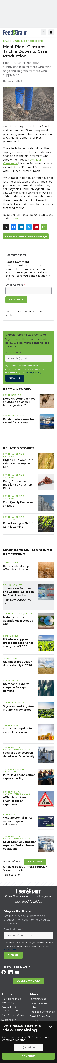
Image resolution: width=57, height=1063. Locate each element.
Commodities (11, 563)
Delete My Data (28, 981)
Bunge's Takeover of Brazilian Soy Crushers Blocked (18, 485)
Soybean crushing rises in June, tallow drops (18, 708)
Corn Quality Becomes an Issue (18, 504)
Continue (28, 1056)
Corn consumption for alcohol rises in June (18, 730)
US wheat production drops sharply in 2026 (17, 663)
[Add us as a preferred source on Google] (44, 227)
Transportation (13, 415)
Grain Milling (11, 725)
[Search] (43, 32)
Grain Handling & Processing (23, 41)
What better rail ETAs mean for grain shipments (17, 821)
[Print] (6, 227)
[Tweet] (29, 227)
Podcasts (9, 814)
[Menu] (51, 32)
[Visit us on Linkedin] (10, 972)
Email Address (15, 285)
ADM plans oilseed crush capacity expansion (15, 801)
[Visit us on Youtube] (17, 972)
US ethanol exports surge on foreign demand (16, 687)
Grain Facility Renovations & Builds (16, 748)
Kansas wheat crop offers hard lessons (16, 568)
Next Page (35, 861)
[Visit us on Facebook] (3, 972)
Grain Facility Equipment (18, 614)
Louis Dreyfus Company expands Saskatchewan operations (19, 845)
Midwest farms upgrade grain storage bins (18, 621)
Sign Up (14, 378)
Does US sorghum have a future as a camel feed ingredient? (19, 402)
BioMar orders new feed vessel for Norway (19, 421)
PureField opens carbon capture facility (19, 776)
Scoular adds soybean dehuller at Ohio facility (18, 754)
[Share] (13, 227)
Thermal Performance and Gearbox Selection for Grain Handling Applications (18, 592)
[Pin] (36, 227)
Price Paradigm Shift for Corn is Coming (19, 525)
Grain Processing (14, 703)
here (15, 218)
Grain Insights (12, 395)
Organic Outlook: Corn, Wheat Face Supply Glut (18, 463)
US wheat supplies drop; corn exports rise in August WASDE (18, 643)
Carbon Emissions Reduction (14, 770)
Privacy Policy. (34, 372)
